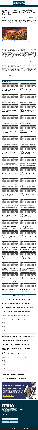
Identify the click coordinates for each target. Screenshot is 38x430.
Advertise (21, 409)
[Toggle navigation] (2, 6)
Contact (21, 410)
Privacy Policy (22, 407)
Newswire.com (14, 44)
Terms (21, 406)
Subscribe (10, 421)
